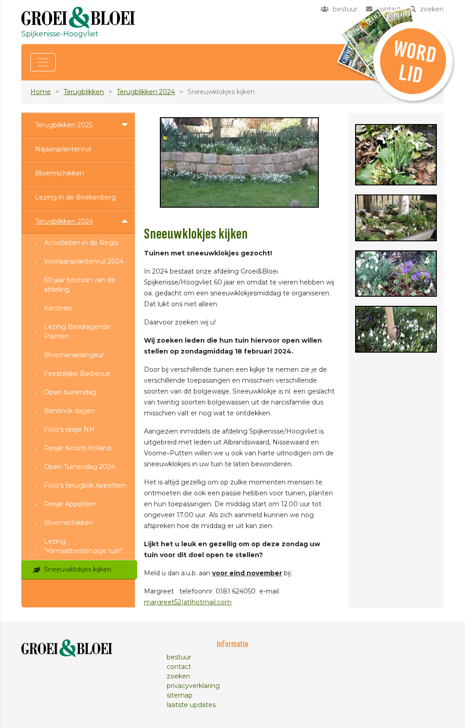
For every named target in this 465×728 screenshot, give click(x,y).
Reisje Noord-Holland (77, 448)
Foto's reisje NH (69, 429)
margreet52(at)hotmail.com (188, 602)
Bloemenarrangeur (74, 355)
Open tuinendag (70, 392)
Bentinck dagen (69, 411)
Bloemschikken (59, 173)
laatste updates (191, 705)
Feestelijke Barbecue (77, 373)
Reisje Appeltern (70, 504)
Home (40, 92)
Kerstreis (58, 308)
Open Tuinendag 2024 (79, 467)
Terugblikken (84, 92)
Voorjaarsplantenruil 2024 (84, 261)
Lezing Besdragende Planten (77, 331)
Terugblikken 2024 (146, 92)
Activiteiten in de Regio (81, 243)
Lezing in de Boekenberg (75, 197)
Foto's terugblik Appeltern (85, 485)
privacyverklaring (193, 686)
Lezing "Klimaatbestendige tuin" (83, 546)
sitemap (180, 695)
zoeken (178, 676)
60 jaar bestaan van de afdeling (79, 285)
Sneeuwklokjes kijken (77, 569)
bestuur (179, 657)
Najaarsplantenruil (63, 149)
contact (179, 667)
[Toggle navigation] (43, 62)
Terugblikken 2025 (63, 125)
